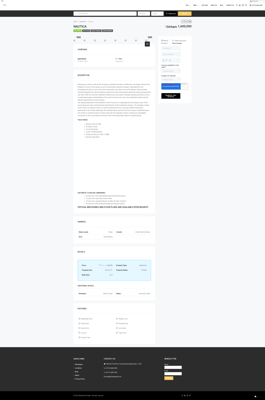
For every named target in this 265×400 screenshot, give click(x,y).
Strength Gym (123, 323)
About (77, 375)
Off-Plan (205, 5)
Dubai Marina (107, 30)
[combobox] (144, 13)
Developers (79, 364)
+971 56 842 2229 (257, 5)
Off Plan (86, 30)
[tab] (147, 44)
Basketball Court (86, 319)
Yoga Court (122, 333)
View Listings (177, 43)
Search (184, 14)
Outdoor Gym (85, 337)
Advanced (172, 14)
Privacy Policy (80, 379)
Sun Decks (122, 328)
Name (166, 364)
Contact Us (230, 5)
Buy (187, 5)
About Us (214, 5)
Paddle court (123, 319)
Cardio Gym (85, 323)
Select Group (96, 30)
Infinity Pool (85, 328)
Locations (78, 368)
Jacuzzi (83, 333)
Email (166, 371)
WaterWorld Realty (85, 395)
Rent (195, 5)
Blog (221, 5)
